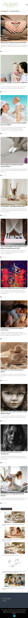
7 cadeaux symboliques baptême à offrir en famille (12, 555)
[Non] (26, 613)
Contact (5, 600)
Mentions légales (7, 598)
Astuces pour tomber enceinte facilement (13, 42)
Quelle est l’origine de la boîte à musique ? (14, 288)
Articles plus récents (6, 509)
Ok (14, 616)
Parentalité (4, 51)
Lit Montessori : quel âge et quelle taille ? (13, 206)
